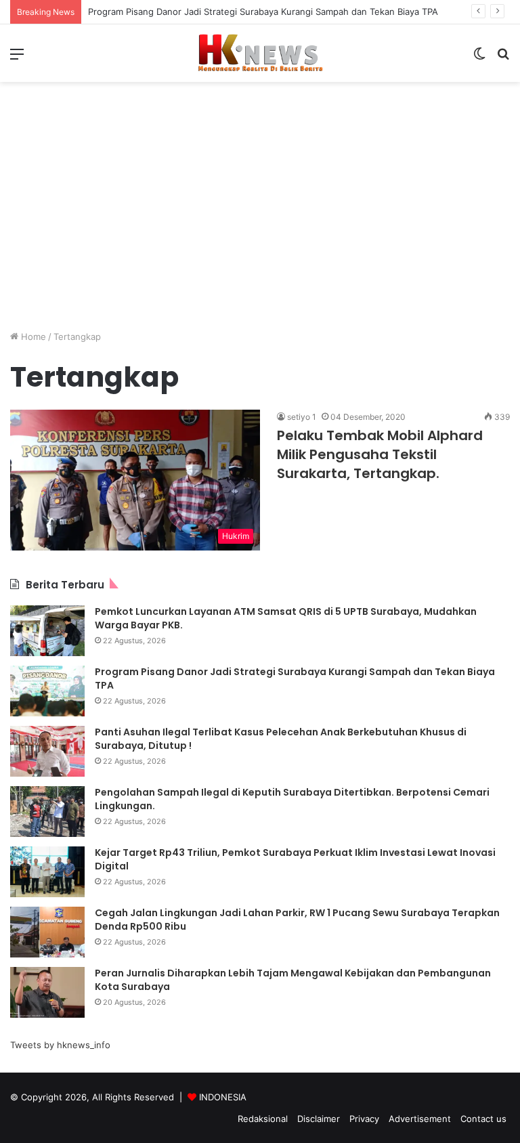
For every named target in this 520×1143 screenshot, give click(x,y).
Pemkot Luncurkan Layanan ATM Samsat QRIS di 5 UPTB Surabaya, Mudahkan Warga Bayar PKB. (286, 618)
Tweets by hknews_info (60, 1044)
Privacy (364, 1118)
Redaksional (263, 1118)
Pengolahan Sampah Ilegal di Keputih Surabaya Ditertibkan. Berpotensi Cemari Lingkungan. (292, 799)
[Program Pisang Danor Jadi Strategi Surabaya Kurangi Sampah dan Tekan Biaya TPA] (47, 691)
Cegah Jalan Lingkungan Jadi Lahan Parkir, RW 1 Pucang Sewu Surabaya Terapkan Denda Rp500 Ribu (297, 919)
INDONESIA (222, 1097)
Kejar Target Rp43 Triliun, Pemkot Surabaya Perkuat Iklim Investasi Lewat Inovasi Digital (295, 859)
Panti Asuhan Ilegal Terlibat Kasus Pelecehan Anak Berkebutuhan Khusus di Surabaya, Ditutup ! (281, 738)
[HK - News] (260, 53)
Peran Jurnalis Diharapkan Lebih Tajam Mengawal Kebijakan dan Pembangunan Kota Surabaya (293, 979)
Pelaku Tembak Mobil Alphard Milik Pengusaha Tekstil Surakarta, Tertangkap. (380, 454)
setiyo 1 (301, 417)
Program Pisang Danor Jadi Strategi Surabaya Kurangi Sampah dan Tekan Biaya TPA (263, 11)
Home (32, 336)
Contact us (483, 1118)
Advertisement (420, 1118)
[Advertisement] (260, 225)
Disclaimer (318, 1118)
